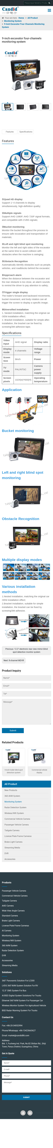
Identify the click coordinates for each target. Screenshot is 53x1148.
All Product (33, 18)
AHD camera (8, 906)
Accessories (10, 859)
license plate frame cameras (18, 836)
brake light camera (11, 920)
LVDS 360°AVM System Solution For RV (20, 985)
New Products (11, 790)
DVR (6, 853)
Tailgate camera (12, 830)
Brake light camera (13, 842)
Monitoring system (13, 21)
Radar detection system (15, 807)
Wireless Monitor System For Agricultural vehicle (24, 1005)
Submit (13, 730)
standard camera (10, 915)
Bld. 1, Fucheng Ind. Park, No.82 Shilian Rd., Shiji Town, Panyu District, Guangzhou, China (24, 1045)
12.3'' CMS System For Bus (14, 990)
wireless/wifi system (11, 940)
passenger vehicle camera (14, 891)
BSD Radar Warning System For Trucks (19, 1010)
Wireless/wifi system (14, 813)
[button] (48, 73)
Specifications (25, 132)
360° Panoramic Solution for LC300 (18, 980)
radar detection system (13, 950)
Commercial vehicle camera (17, 819)
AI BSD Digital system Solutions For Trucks (21, 995)
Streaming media (12, 847)
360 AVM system (12, 796)
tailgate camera (9, 901)
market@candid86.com (18, 1035)
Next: (14, 660)
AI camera (6, 930)
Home (21, 18)
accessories (7, 960)
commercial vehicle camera (15, 896)
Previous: (26, 650)
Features (10, 132)
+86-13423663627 (27, 1030)
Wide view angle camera (13, 910)
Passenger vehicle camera (17, 824)
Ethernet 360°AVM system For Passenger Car (22, 1000)
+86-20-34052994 (14, 1025)
